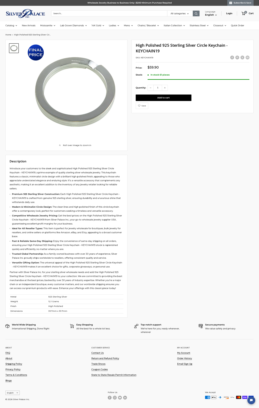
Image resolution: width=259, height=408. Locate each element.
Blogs (8, 380)
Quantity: (141, 87)
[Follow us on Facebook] (110, 398)
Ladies (112, 25)
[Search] (196, 13)
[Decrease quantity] (150, 88)
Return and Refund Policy (105, 358)
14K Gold (96, 25)
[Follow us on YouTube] (120, 398)
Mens (127, 25)
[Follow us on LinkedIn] (125, 398)
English (10, 393)
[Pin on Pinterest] (237, 57)
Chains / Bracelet (147, 25)
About (8, 358)
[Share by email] (247, 57)
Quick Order (237, 25)
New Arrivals (28, 25)
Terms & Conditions (16, 375)
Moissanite (46, 25)
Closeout (218, 25)
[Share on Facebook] (232, 57)
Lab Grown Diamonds (72, 25)
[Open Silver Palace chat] (251, 400)
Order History (184, 358)
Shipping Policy (13, 364)
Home (8, 35)
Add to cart (163, 97)
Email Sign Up (184, 364)
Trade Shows (98, 364)
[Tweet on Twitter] (242, 57)
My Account (183, 353)
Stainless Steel (198, 25)
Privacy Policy (13, 369)
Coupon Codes (99, 369)
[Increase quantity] (165, 88)
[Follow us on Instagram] (115, 398)
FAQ (7, 353)
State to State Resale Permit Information (113, 375)
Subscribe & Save (242, 2)
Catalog (9, 25)
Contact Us (97, 353)
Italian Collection (173, 25)
